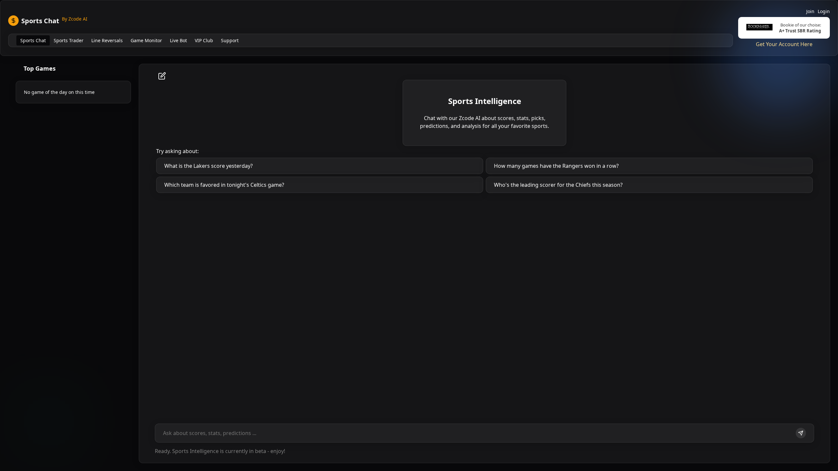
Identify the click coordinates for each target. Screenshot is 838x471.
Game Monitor (146, 40)
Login (824, 11)
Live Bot (178, 40)
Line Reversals (107, 40)
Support (230, 40)
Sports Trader (68, 40)
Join (810, 11)
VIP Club (204, 40)
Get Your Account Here (784, 44)
